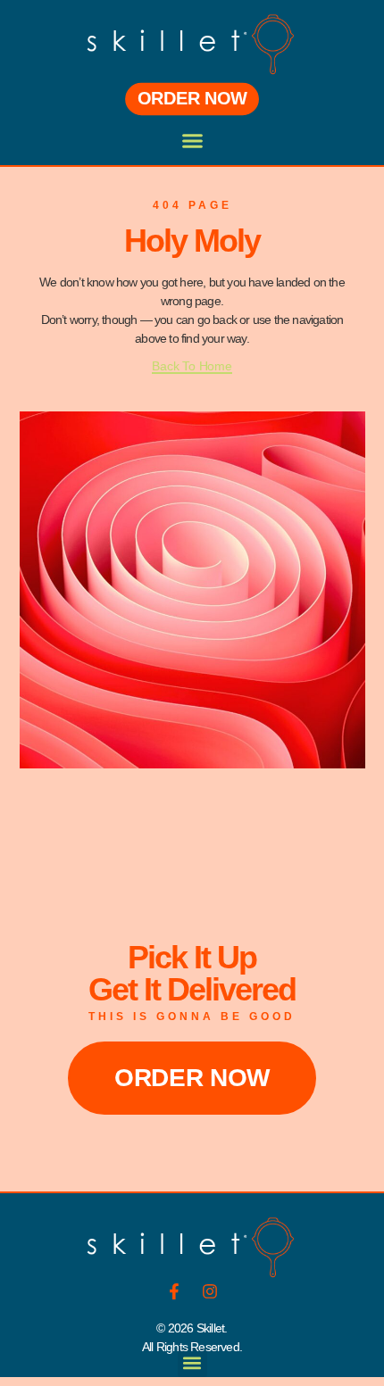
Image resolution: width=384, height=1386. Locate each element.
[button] (192, 141)
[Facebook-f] (174, 1291)
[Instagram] (210, 1291)
